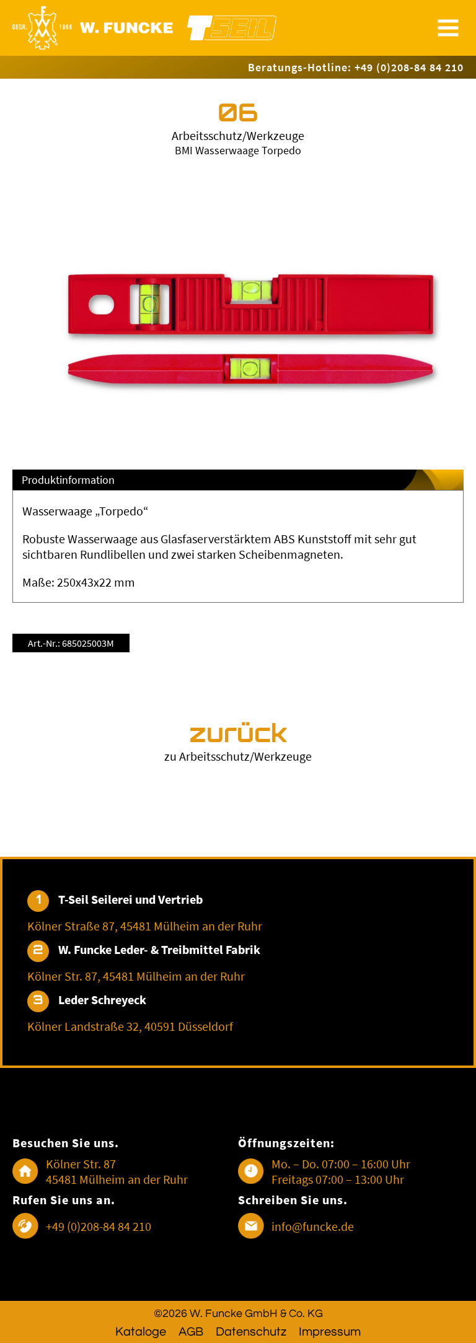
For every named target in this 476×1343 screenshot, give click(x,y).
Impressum (330, 1332)
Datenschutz (251, 1332)
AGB (190, 1332)
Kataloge (140, 1332)
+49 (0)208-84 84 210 (98, 1226)
